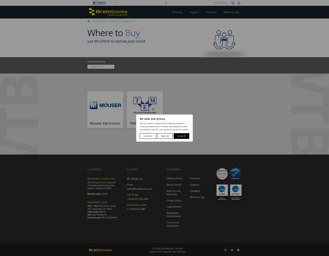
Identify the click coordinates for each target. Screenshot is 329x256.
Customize (148, 136)
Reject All (165, 136)
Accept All (181, 136)
